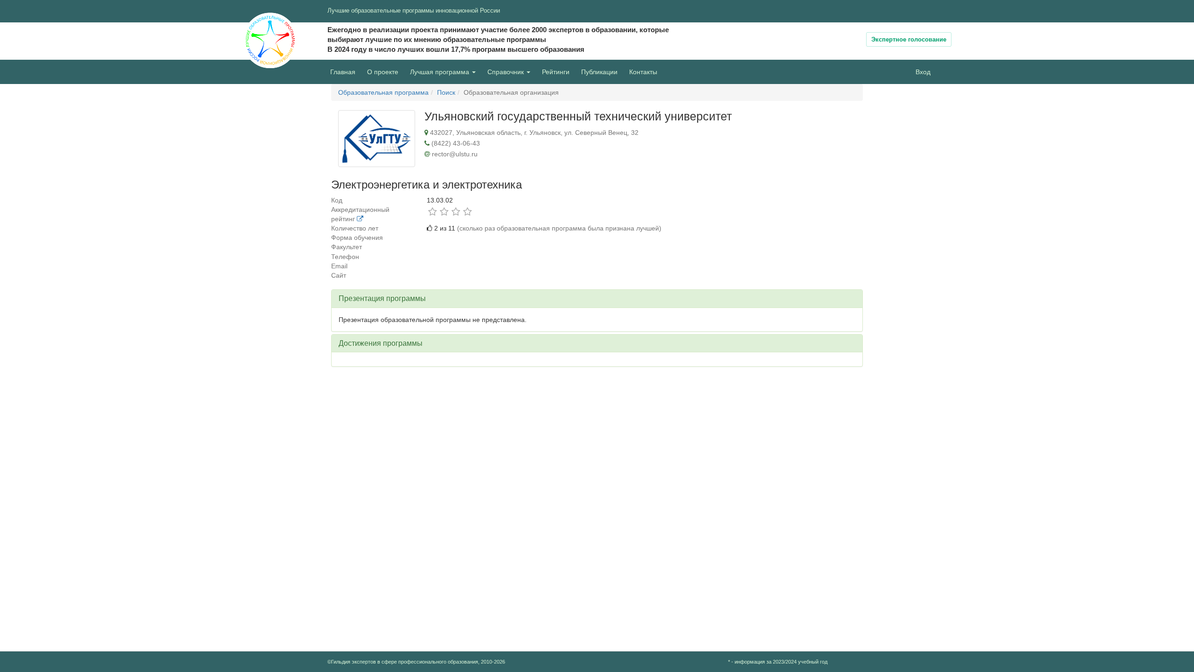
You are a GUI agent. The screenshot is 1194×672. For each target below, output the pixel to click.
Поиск (446, 92)
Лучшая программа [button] (440, 72)
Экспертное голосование (908, 39)
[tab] (597, 299)
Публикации (599, 72)
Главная (342, 72)
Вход (923, 72)
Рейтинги (555, 72)
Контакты (643, 72)
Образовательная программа (383, 92)
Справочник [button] (506, 72)
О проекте (385, 72)
